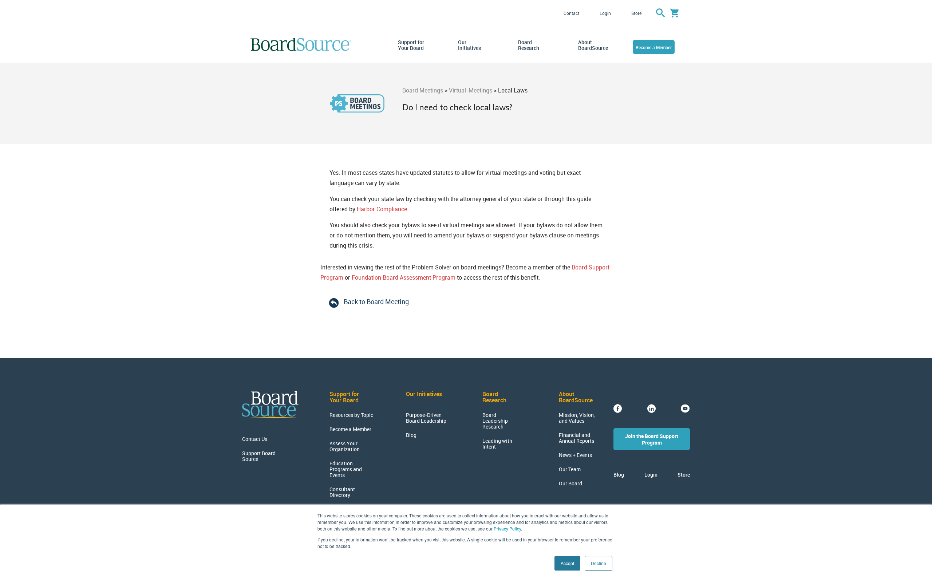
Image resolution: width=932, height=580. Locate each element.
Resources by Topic (351, 415)
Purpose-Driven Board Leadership (426, 418)
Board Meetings (422, 90)
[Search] (660, 13)
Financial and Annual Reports (576, 438)
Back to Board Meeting (376, 301)
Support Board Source (259, 456)
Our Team (570, 469)
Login (605, 13)
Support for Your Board (411, 45)
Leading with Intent (497, 444)
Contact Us (254, 439)
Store (636, 13)
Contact (571, 13)
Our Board (570, 483)
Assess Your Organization (344, 446)
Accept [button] (567, 563)
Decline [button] (598, 563)
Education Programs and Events (345, 469)
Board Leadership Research (495, 421)
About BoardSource (591, 45)
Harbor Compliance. (382, 209)
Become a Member (654, 47)
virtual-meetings (470, 90)
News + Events (575, 455)
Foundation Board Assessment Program (403, 277)
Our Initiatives (469, 45)
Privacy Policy (507, 528)
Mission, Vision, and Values (577, 418)
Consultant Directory (342, 492)
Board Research (528, 45)
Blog (411, 435)
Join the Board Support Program (651, 439)
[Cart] (674, 13)
